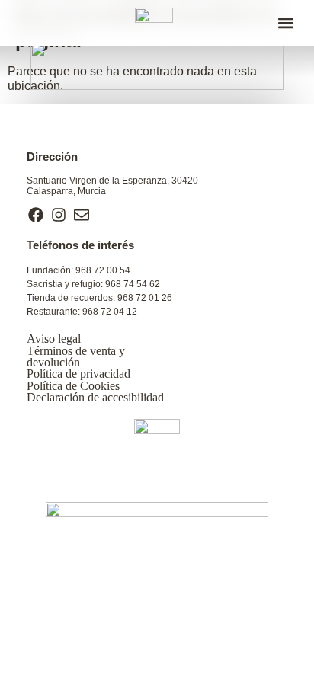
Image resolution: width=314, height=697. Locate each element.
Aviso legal (54, 338)
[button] (285, 23)
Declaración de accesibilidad (95, 397)
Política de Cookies (73, 385)
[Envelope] (81, 215)
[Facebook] (36, 215)
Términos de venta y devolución (76, 356)
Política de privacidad (78, 373)
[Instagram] (59, 215)
